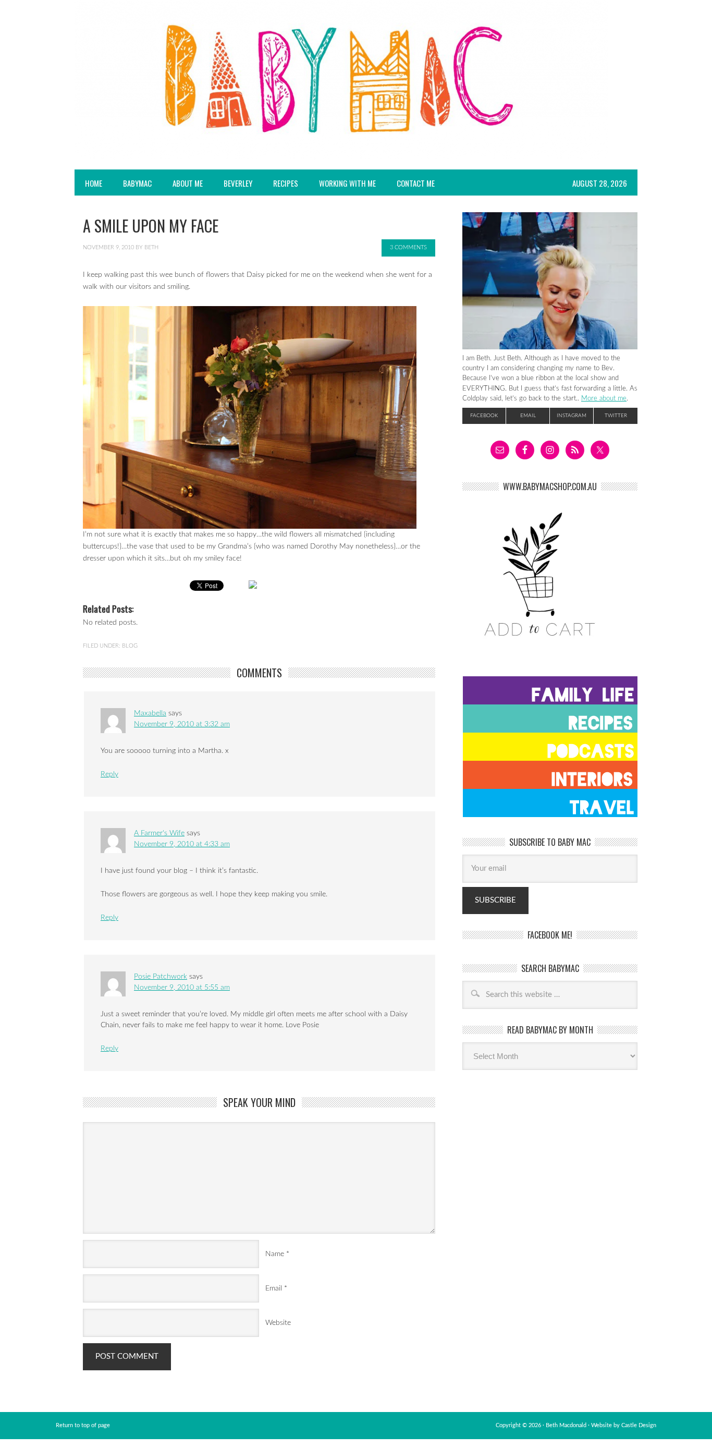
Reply (109, 774)
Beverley (238, 183)
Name (274, 1254)
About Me (188, 183)
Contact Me (416, 183)
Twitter (616, 415)
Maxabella (150, 713)
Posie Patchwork (160, 976)
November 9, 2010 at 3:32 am (182, 724)
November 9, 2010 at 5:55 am (182, 987)
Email (273, 1288)
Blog (130, 646)
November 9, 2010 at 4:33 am (182, 844)
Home (93, 183)
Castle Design (638, 1425)
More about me (604, 398)
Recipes (280, 183)
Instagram (571, 415)
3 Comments (408, 247)
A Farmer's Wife (159, 833)
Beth (151, 247)
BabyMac (132, 183)
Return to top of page (83, 1425)
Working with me (347, 183)
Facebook (484, 415)
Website (278, 1323)
